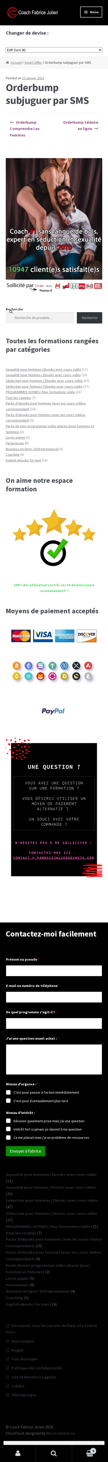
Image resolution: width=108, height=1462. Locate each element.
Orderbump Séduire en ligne (80, 125)
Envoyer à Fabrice (25, 1151)
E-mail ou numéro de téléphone (33, 986)
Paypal (17, 1350)
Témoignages (24, 1394)
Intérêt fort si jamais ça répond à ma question (48, 1129)
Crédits (18, 1385)
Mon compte (22, 1341)
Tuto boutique (24, 1358)
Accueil (16, 62)
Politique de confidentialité (36, 1367)
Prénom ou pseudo (23, 959)
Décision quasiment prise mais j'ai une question (49, 1121)
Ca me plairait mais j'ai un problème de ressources (51, 1137)
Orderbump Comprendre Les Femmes (25, 129)
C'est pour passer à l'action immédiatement (46, 1092)
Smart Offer (33, 62)
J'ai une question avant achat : (32, 1038)
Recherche (14, 309)
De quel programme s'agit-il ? (31, 1012)
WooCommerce (60, 1433)
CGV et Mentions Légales (34, 1376)
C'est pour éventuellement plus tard (41, 1101)
